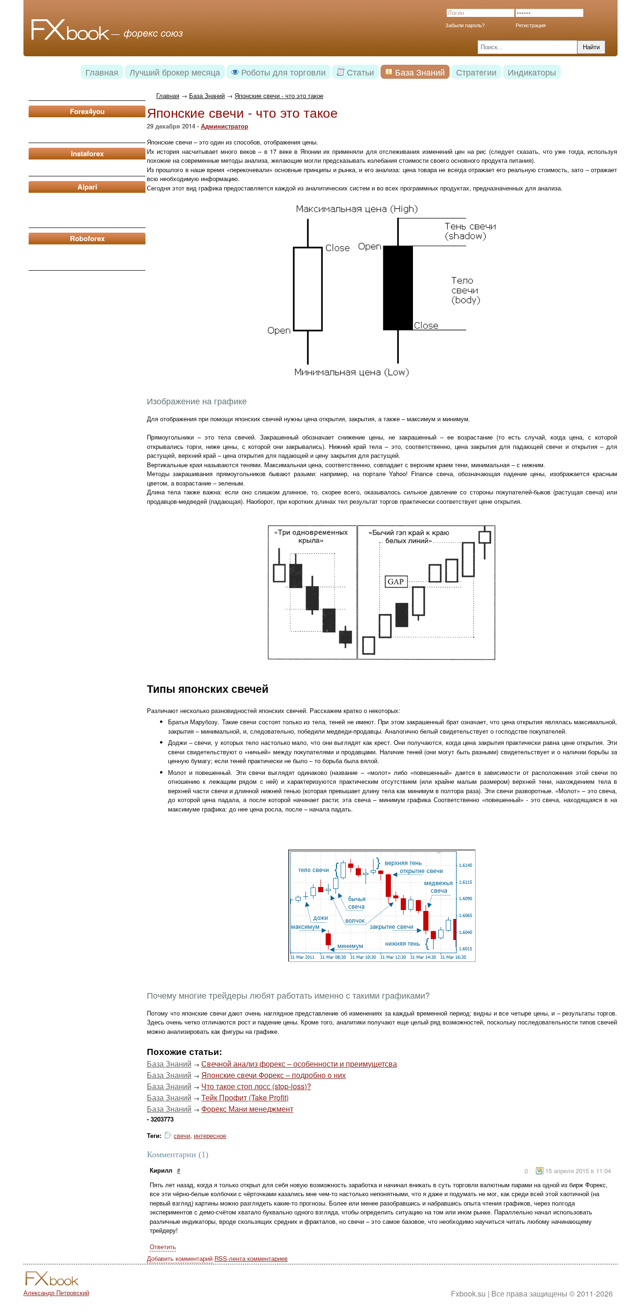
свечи (182, 1135)
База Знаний (207, 95)
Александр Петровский (56, 1292)
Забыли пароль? (465, 25)
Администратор (224, 125)
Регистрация (531, 25)
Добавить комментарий (180, 1258)
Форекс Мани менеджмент (247, 1108)
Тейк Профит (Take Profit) (245, 1097)
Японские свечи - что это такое (279, 95)
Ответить (163, 1246)
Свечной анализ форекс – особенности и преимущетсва (299, 1063)
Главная (167, 95)
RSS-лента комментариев (251, 1258)
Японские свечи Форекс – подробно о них (273, 1074)
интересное (210, 1135)
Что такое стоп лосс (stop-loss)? (256, 1086)
